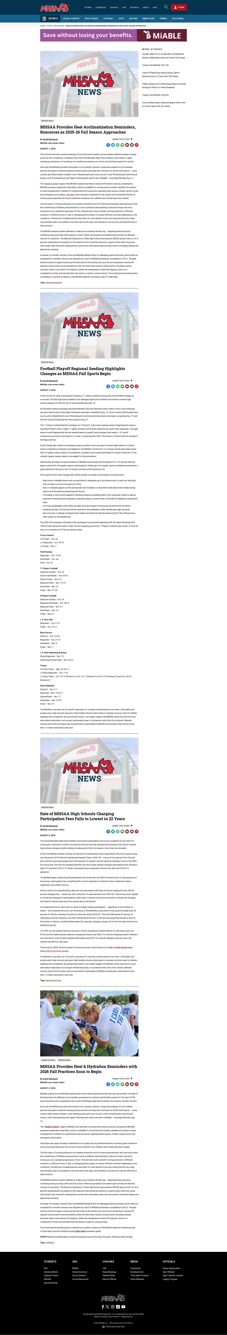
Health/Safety (109, 1275)
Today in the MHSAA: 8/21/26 (155, 65)
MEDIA (134, 1261)
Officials (134, 7)
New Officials (168, 1272)
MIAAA (75, 1268)
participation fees (53, 980)
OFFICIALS (169, 1261)
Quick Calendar (79, 1275)
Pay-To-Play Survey (118, 947)
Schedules (101, 7)
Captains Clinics (51, 1275)
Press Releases (137, 1279)
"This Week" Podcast (139, 1275)
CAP (104, 1268)
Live (124, 7)
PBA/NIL (47, 1279)
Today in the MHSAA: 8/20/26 (155, 95)
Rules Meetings (109, 1272)
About (146, 7)
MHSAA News (59, 26)
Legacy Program (170, 1279)
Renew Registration (171, 1268)
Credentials (135, 1268)
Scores (88, 7)
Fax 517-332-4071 (114, 1317)
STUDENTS (50, 1261)
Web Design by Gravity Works (115, 1327)
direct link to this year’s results (54, 951)
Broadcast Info (137, 1272)
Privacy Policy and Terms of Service (121, 1323)
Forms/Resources (80, 1279)
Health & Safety (51, 184)
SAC (46, 1268)
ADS (74, 1261)
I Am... (155, 7)
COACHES (108, 1261)
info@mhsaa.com (127, 1317)
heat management (54, 282)
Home (42, 26)
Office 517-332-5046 (100, 1317)
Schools (114, 7)
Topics (49, 26)
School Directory (79, 1272)
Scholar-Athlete (51, 1272)
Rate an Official (109, 1279)
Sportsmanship (50, 1283)
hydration (50, 1242)
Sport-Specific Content (173, 1275)
